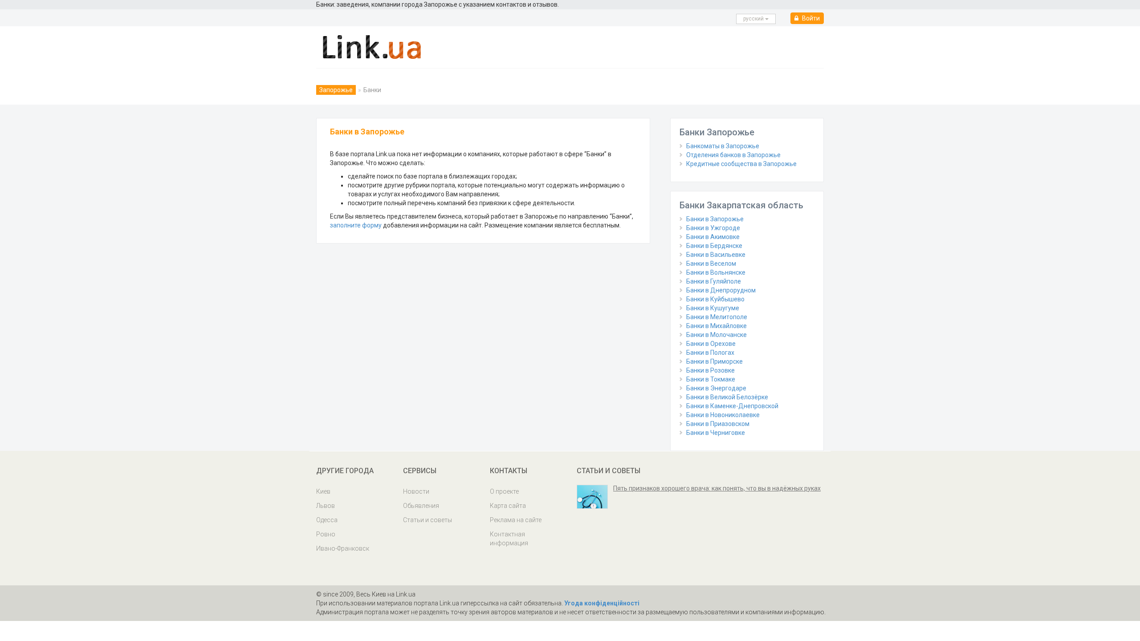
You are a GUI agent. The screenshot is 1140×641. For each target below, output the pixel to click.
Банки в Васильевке (715, 254)
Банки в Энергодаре (716, 388)
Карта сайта (508, 505)
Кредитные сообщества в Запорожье (741, 163)
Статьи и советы (427, 519)
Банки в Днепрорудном (721, 290)
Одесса (327, 519)
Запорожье (336, 89)
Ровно (325, 534)
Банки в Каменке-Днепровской (732, 406)
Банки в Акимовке (713, 236)
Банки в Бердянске (714, 245)
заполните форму (356, 225)
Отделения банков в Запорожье (733, 154)
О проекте (504, 491)
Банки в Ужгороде (713, 227)
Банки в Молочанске (716, 334)
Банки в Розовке (710, 370)
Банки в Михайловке (716, 325)
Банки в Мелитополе (716, 316)
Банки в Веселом (711, 263)
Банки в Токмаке (710, 379)
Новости (416, 491)
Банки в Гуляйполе (713, 281)
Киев (323, 491)
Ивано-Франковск (342, 548)
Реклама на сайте (516, 519)
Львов (325, 505)
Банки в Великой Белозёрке (727, 397)
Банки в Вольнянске (715, 272)
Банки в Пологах (710, 352)
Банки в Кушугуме (712, 308)
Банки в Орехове (711, 343)
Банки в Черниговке (715, 432)
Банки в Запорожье (715, 219)
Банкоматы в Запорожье (722, 146)
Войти (810, 18)
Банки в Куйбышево (715, 299)
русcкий (754, 19)
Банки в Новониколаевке (723, 414)
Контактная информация (509, 539)
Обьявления (421, 505)
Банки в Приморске (714, 361)
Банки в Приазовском (717, 423)
